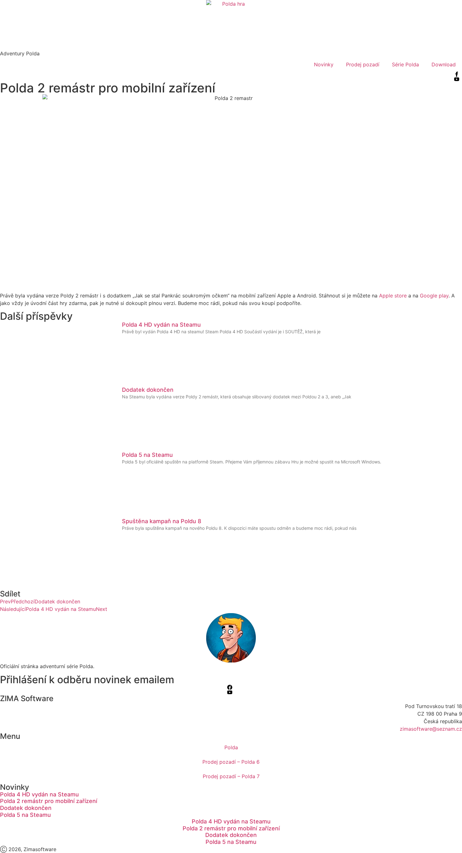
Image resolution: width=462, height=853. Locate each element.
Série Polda (405, 64)
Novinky (323, 64)
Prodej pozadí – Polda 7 (231, 776)
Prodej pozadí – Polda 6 (231, 762)
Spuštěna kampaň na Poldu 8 (161, 521)
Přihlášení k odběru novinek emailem (87, 679)
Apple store (393, 295)
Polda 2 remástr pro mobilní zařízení (48, 801)
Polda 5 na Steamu (147, 454)
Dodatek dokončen (147, 389)
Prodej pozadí (362, 64)
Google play (434, 295)
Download (444, 64)
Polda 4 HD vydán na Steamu (161, 324)
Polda (231, 747)
